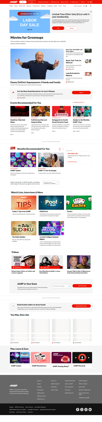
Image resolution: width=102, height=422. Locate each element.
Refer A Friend (54, 390)
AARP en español (78, 6)
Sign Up (81, 92)
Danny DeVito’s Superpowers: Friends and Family (35, 82)
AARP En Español (55, 383)
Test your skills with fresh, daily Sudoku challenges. (21, 240)
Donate (39, 383)
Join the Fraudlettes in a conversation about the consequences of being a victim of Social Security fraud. (61, 126)
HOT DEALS (72, 153)
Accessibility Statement (40, 407)
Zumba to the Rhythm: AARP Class (81, 121)
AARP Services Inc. (69, 393)
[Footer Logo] (19, 386)
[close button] (91, 11)
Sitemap (11, 407)
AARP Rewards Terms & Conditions (17, 409)
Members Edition (64, 2)
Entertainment (14, 168)
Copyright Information (33, 409)
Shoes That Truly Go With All (73, 61)
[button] (90, 6)
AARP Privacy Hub (19, 407)
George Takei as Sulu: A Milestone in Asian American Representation (78, 272)
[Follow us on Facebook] (77, 409)
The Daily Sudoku (18, 237)
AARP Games (15, 170)
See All (60, 149)
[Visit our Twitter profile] (81, 409)
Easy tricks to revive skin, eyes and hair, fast (74, 78)
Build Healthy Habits (81, 306)
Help (84, 6)
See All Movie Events (78, 102)
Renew (71, 28)
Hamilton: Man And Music (17, 121)
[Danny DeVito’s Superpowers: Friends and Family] (37, 64)
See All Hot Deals (72, 161)
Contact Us (53, 380)
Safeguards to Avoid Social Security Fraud (60, 121)
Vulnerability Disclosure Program (48, 409)
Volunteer (39, 386)
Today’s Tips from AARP (21, 211)
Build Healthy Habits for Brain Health (31, 305)
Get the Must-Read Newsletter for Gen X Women (36, 91)
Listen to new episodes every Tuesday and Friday (23, 214)
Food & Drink (34, 117)
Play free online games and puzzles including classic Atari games (22, 173)
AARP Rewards (75, 2)
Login (88, 1)
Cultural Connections (78, 117)
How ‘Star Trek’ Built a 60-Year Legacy (74, 50)
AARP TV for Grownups (47, 170)
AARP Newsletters (39, 366)
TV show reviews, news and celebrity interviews (49, 173)
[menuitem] (11, 6)
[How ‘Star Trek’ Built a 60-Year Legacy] (88, 53)
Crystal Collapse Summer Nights (49, 238)
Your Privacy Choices (21, 412)
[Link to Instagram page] (86, 409)
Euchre (69, 211)
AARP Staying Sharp (61, 366)
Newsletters (54, 386)
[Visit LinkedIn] (90, 409)
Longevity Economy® (84, 397)
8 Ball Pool (44, 211)
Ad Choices (12, 412)
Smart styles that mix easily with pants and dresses (73, 66)
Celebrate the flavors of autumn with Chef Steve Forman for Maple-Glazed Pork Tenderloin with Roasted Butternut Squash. (40, 127)
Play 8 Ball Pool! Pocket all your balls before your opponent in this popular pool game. (50, 214)
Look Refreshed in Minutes (73, 74)
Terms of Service (29, 407)
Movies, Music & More (15, 117)
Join (58, 28)
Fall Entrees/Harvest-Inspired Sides (39, 121)
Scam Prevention (56, 117)
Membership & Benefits (43, 2)
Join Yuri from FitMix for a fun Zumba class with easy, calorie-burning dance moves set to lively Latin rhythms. (82, 126)
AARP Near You (41, 399)
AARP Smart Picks (55, 2)
